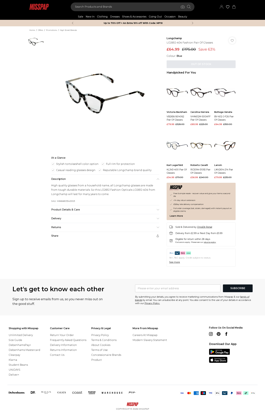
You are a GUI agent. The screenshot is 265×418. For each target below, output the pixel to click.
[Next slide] (192, 23)
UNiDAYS (14, 369)
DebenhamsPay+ (20, 345)
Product (96, 359)
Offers (40, 30)
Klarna (13, 359)
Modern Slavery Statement (150, 340)
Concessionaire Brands (106, 354)
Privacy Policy (100, 335)
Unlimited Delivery (21, 335)
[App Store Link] (219, 356)
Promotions (51, 30)
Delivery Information (63, 345)
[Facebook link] (226, 334)
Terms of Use (99, 350)
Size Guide (15, 340)
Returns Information (63, 350)
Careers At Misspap (145, 335)
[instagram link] (211, 334)
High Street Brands (68, 30)
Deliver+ (14, 374)
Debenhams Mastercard (24, 350)
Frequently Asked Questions (68, 340)
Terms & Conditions (103, 340)
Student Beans (18, 364)
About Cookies (100, 345)
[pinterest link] (218, 334)
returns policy (210, 242)
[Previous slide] (73, 23)
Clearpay (14, 354)
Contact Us (57, 354)
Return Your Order (62, 335)
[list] (105, 93)
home (32, 30)
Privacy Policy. (152, 303)
